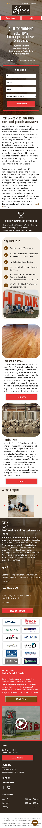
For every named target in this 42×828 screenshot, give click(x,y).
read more (35, 577)
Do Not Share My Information (20, 819)
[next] (37, 506)
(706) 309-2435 (8, 782)
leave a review (31, 555)
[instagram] (8, 787)
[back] (4, 506)
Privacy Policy (5, 819)
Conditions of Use (35, 819)
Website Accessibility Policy (30, 820)
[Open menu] (39, 10)
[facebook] (4, 787)
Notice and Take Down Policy (12, 820)
